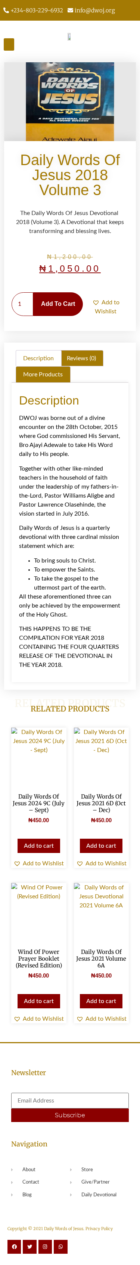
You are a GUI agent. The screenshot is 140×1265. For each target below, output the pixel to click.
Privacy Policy (99, 1228)
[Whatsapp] (60, 1246)
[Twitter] (29, 1246)
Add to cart (58, 304)
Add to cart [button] (39, 846)
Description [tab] (38, 358)
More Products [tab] (43, 375)
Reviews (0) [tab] (81, 358)
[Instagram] (45, 1246)
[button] (9, 44)
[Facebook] (14, 1246)
